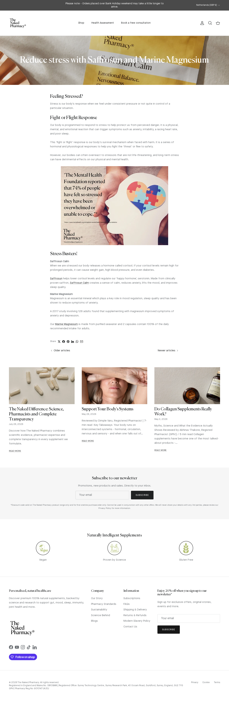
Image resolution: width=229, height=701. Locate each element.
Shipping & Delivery (135, 609)
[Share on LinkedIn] (72, 341)
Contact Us (130, 626)
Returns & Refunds (135, 615)
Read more (15, 451)
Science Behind (100, 615)
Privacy (194, 682)
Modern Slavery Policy (136, 621)
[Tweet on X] (59, 341)
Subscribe (142, 495)
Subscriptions (131, 598)
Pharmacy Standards (103, 604)
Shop (81, 23)
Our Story (97, 598)
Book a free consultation (136, 23)
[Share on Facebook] (63, 341)
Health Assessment (102, 23)
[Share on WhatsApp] (77, 341)
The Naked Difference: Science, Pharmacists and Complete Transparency (36, 414)
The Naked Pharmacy (28, 682)
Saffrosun (56, 278)
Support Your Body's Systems (107, 409)
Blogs (94, 621)
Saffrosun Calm (79, 283)
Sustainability (99, 609)
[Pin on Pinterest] (68, 341)
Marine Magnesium (66, 324)
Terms (217, 682)
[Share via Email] (81, 341)
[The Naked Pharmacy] (18, 23)
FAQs (126, 604)
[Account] (201, 23)
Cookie (206, 682)
